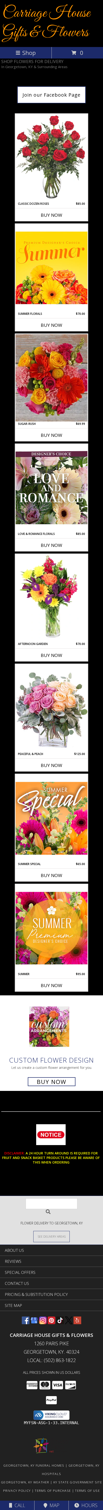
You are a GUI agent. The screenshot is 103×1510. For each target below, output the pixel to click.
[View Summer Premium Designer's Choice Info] (51, 928)
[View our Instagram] (43, 1322)
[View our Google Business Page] (34, 1322)
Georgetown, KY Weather (25, 1482)
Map (53, 1505)
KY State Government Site (77, 1482)
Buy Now (51, 215)
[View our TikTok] (60, 1322)
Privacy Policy (17, 1490)
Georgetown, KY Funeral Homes (33, 1465)
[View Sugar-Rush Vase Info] (51, 377)
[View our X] (69, 1322)
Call (18, 1505)
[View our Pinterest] (51, 1322)
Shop (29, 53)
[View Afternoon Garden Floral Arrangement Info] (51, 598)
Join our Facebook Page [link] (51, 95)
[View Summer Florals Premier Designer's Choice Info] (51, 267)
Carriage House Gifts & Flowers (46, 23)
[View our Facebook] (25, 1322)
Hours (88, 1505)
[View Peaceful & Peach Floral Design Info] (51, 707)
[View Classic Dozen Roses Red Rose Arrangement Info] (51, 157)
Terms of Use (87, 1490)
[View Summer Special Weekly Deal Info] (51, 818)
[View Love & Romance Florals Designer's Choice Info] (51, 487)
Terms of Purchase (53, 1490)
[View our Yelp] (77, 1322)
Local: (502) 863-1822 (51, 1360)
